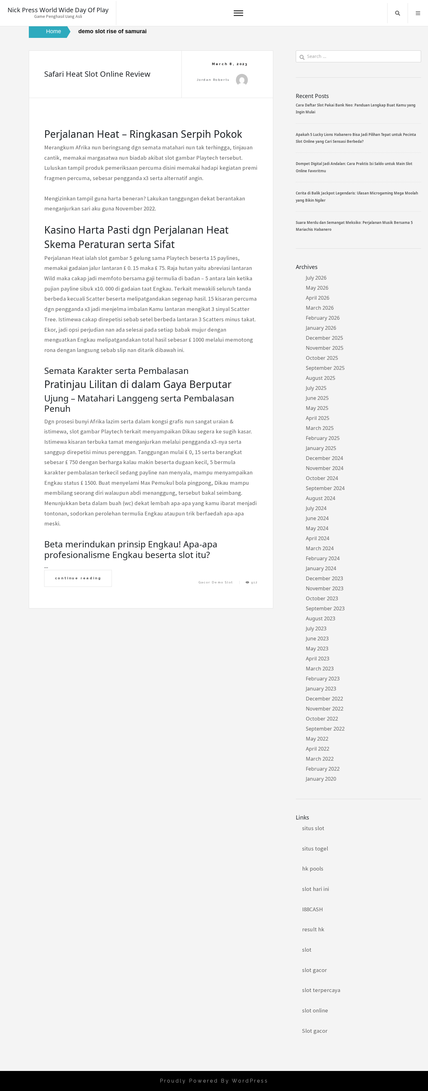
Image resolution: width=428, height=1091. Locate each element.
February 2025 (323, 438)
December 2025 (324, 337)
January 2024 (321, 568)
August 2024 (320, 498)
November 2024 (324, 468)
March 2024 (320, 548)
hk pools (312, 868)
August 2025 (320, 378)
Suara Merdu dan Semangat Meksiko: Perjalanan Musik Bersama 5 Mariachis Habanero (354, 226)
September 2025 (325, 368)
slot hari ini (315, 888)
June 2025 (317, 398)
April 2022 (317, 748)
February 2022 (323, 768)
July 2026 (316, 277)
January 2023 (321, 688)
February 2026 (323, 317)
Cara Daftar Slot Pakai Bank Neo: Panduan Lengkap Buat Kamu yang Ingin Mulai (355, 108)
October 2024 (322, 478)
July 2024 (316, 508)
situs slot (313, 828)
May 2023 (317, 648)
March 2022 (320, 758)
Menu (418, 13)
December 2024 (324, 458)
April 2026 (317, 297)
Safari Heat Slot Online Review (97, 74)
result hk (313, 929)
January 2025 (321, 448)
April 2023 (317, 658)
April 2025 (317, 418)
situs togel (315, 848)
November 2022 (324, 708)
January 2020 (321, 778)
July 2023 (316, 628)
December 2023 (324, 578)
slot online (315, 1010)
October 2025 (322, 357)
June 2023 (317, 638)
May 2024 (317, 528)
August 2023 (320, 618)
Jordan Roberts (213, 79)
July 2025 (316, 388)
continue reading (78, 578)
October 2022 (322, 718)
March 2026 (320, 307)
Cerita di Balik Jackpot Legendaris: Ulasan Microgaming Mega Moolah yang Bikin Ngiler (357, 196)
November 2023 (324, 588)
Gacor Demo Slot (216, 582)
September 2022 (325, 728)
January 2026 (321, 327)
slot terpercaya (321, 990)
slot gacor (314, 970)
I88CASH (312, 909)
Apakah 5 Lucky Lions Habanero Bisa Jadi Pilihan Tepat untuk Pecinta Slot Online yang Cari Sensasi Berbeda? (356, 138)
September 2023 (325, 608)
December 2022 (324, 698)
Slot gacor (314, 1030)
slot (306, 949)
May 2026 (317, 287)
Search (398, 13)
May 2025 (317, 408)
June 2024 (317, 518)
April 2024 (317, 538)
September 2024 (325, 488)
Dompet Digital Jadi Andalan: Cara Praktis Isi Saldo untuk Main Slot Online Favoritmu (354, 167)
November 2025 (324, 347)
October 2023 (322, 598)
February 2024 (323, 558)
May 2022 (317, 738)
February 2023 (323, 678)
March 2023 (320, 668)
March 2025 (320, 428)
